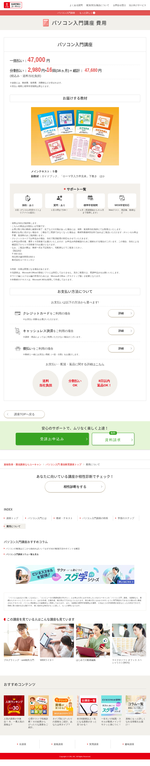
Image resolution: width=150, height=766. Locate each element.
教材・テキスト (64, 518)
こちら (100, 364)
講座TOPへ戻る (24, 414)
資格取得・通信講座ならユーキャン (22, 464)
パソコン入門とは (37, 518)
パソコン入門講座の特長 (95, 518)
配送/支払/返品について (97, 5)
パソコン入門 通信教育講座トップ (63, 464)
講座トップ (12, 518)
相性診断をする (75, 486)
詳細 (121, 313)
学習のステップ (126, 518)
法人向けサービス (137, 5)
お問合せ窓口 (119, 5)
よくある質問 (76, 5)
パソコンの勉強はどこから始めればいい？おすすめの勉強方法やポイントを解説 (43, 548)
